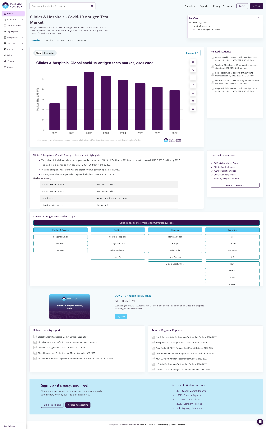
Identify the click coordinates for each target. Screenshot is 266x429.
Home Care (118, 257)
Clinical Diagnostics (199, 22)
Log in (242, 5)
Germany (232, 250)
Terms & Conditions (178, 425)
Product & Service (60, 230)
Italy (232, 264)
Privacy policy (163, 425)
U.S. (232, 236)
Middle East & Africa (175, 264)
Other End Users (118, 250)
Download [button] (191, 53)
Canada (232, 243)
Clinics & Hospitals (117, 236)
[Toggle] (190, 22)
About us (152, 425)
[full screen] (193, 62)
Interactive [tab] (49, 53)
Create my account (78, 404)
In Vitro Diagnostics (202, 26)
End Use (118, 230)
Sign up (256, 5)
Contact (143, 425)
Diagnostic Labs (118, 243)
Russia (232, 284)
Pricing (216, 6)
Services (227, 6)
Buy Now (121, 316)
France (232, 270)
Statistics (190, 6)
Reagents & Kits (60, 236)
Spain (232, 277)
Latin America (175, 257)
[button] (199, 22)
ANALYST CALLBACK (235, 185)
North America (175, 236)
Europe (175, 243)
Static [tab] (38, 53)
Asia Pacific (175, 250)
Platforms (60, 243)
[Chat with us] (260, 422)
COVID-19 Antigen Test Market (208, 29)
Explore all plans (52, 404)
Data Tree (193, 18)
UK (232, 257)
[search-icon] (92, 6)
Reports (204, 6)
